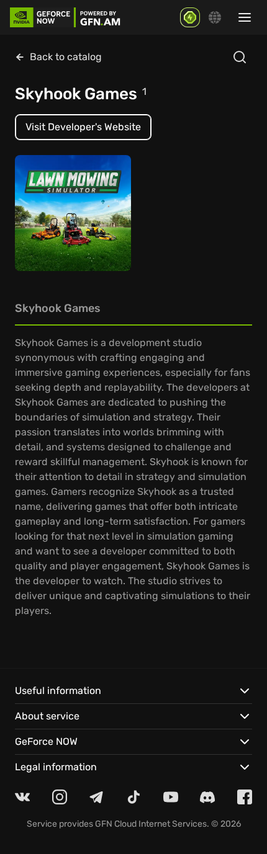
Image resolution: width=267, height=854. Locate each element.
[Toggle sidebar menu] (244, 17)
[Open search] (239, 57)
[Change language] (214, 17)
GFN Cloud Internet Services (151, 824)
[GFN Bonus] (190, 17)
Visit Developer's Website (83, 127)
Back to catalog (66, 57)
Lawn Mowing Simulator (53, 231)
